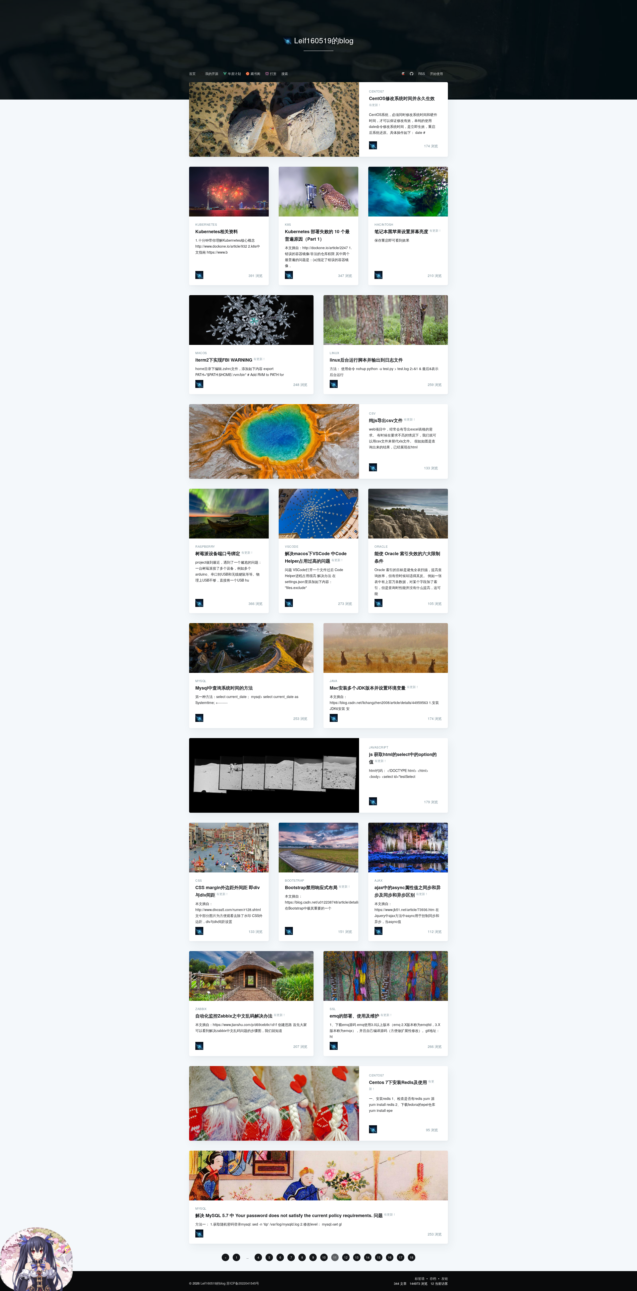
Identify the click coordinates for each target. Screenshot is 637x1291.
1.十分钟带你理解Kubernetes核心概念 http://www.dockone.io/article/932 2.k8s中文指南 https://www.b (227, 246)
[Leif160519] (373, 145)
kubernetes (206, 224)
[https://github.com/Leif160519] (411, 74)
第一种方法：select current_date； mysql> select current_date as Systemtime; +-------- (246, 699)
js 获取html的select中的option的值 (274, 775)
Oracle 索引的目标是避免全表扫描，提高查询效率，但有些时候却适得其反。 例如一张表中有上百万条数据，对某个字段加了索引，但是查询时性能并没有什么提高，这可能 (408, 581)
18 (411, 1257)
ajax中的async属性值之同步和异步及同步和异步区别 (408, 847)
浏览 (431, 145)
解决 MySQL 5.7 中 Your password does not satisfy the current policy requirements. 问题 (318, 1175)
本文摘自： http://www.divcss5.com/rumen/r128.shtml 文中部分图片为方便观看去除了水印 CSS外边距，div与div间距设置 (229, 912)
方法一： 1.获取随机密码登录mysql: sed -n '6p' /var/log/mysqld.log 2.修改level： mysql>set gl (268, 1224)
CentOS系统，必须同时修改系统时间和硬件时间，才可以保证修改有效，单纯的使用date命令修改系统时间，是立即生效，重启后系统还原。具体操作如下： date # (403, 123)
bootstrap (294, 880)
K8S (288, 224)
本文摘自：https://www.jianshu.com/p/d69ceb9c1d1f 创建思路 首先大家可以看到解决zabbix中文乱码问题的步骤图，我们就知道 (251, 1027)
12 (346, 1257)
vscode (291, 546)
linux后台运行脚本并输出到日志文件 (385, 320)
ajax (378, 880)
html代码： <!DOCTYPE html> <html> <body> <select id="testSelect (398, 773)
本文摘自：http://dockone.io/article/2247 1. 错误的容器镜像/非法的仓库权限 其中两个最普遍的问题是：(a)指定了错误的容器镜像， (318, 256)
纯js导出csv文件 (274, 441)
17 (400, 1257)
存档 (433, 1278)
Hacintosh (383, 224)
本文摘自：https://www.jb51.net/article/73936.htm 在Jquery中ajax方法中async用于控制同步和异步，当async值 (406, 912)
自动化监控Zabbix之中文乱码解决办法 (251, 976)
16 (389, 1257)
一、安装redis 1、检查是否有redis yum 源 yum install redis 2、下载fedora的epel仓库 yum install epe (402, 1104)
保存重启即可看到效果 (391, 240)
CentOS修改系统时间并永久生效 (274, 119)
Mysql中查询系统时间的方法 (251, 648)
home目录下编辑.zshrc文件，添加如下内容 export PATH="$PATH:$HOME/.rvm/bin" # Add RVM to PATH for (239, 371)
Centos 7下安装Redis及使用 (274, 1103)
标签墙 (420, 1278)
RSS (421, 73)
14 (368, 1257)
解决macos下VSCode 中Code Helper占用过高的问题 (318, 513)
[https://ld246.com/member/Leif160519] (403, 74)
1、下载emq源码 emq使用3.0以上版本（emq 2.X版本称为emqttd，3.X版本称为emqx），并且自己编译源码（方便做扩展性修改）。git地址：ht (385, 1030)
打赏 (273, 73)
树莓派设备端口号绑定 (229, 513)
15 (378, 1257)
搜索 (284, 73)
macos (201, 353)
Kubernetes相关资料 (229, 191)
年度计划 (234, 73)
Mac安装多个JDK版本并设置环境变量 (385, 648)
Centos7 (376, 91)
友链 (444, 1278)
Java (333, 681)
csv (372, 413)
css (198, 880)
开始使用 (436, 73)
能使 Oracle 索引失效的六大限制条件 (408, 513)
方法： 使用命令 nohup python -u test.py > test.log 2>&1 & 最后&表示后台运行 (384, 371)
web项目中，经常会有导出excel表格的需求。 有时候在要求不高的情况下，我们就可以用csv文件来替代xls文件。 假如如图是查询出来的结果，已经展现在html (402, 438)
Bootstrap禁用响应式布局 (318, 847)
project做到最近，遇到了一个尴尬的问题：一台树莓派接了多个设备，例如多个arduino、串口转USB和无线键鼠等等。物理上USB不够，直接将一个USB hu (228, 571)
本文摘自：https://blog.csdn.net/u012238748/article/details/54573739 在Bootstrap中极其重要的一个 (318, 902)
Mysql (201, 681)
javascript (378, 747)
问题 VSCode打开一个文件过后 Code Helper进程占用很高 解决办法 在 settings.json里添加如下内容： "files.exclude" (314, 578)
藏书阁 (255, 73)
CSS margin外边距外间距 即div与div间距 (229, 847)
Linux (334, 353)
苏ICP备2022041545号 (242, 1283)
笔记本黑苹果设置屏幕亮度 (408, 191)
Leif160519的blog (324, 40)
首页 (192, 73)
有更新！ (375, 105)
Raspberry (205, 546)
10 (324, 1257)
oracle (381, 546)
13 (357, 1257)
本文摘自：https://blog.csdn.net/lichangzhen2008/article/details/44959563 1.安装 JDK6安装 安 (384, 702)
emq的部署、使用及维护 (385, 976)
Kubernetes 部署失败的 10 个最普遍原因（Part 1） (318, 191)
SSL (333, 1009)
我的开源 (211, 73)
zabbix (201, 1009)
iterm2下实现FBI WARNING (251, 320)
